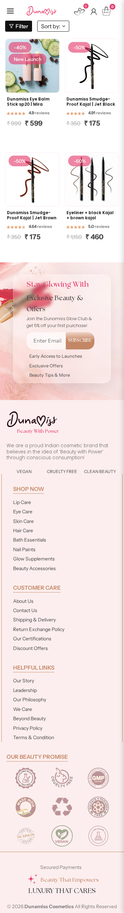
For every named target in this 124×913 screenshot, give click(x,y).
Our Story (23, 681)
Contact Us (25, 610)
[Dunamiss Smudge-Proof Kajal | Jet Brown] (32, 179)
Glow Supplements (34, 559)
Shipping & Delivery (34, 620)
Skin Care (23, 521)
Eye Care (22, 511)
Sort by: (50, 26)
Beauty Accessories (34, 568)
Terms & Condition (33, 737)
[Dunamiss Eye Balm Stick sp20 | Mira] (32, 66)
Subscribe (80, 340)
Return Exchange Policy (38, 629)
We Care (22, 709)
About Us (23, 601)
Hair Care (23, 530)
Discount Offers (30, 648)
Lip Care (22, 502)
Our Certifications (32, 639)
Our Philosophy (29, 699)
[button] (16, 112)
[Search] (66, 12)
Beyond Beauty (29, 718)
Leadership (25, 690)
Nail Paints (24, 549)
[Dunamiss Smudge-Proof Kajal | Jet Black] (92, 66)
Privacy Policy (27, 728)
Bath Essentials (29, 540)
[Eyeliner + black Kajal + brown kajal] (92, 179)
